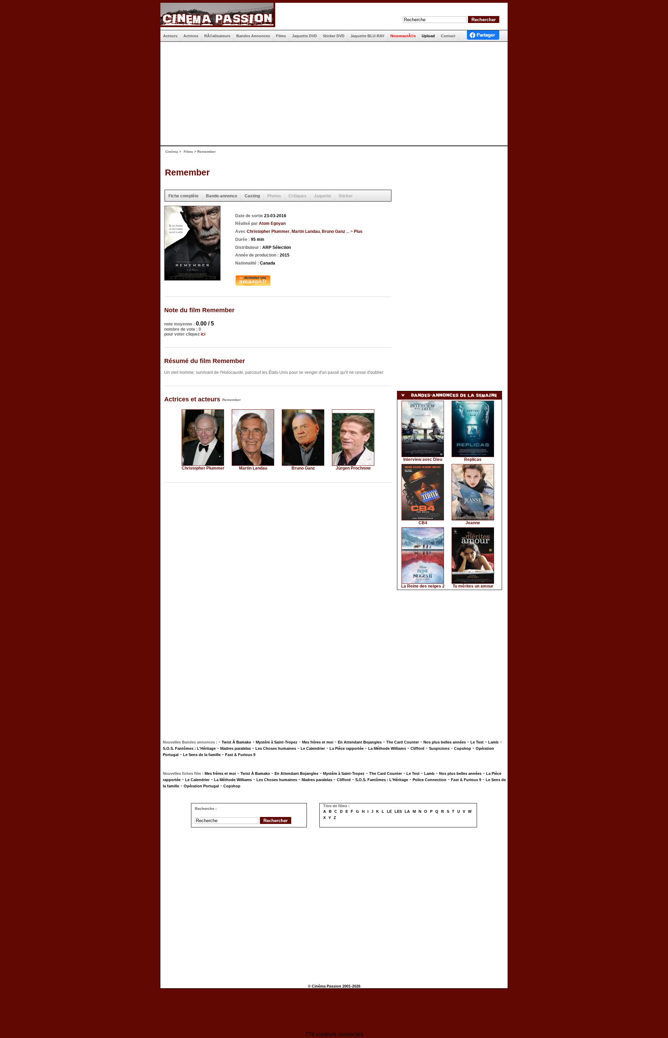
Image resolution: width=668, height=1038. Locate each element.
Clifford (417, 748)
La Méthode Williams (387, 748)
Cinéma (171, 152)
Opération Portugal (201, 786)
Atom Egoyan (272, 223)
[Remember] (192, 278)
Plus (358, 231)
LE (389, 811)
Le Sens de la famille (202, 755)
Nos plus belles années (444, 742)
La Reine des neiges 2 (423, 586)
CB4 (423, 522)
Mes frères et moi (317, 742)
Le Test (477, 742)
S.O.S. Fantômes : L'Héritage (189, 748)
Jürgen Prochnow (353, 468)
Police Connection (429, 780)
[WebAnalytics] (334, 1011)
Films (188, 152)
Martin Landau (306, 231)
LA (407, 811)
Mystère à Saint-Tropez (276, 742)
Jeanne (473, 522)
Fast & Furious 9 (240, 755)
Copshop (462, 748)
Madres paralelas (235, 748)
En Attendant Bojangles (360, 742)
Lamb (493, 742)
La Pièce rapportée (346, 748)
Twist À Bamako (236, 742)
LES (398, 811)
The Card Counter (402, 742)
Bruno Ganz (333, 231)
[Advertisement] (331, 93)
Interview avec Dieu (422, 459)
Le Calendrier (313, 748)
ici (203, 334)
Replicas (473, 459)
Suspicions (439, 748)
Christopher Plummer (268, 231)
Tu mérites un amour (473, 586)
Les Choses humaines (275, 748)
